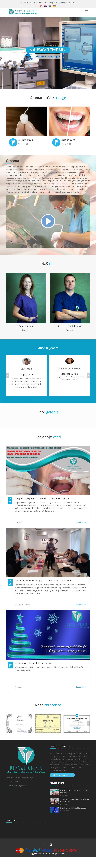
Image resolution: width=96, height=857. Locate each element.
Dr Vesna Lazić (26, 326)
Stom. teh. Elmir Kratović (70, 326)
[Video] (48, 221)
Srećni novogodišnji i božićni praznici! (33, 663)
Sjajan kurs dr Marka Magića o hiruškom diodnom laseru (43, 580)
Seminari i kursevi (23, 605)
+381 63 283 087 (14, 782)
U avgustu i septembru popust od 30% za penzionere (42, 498)
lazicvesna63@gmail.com (18, 786)
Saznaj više (22, 144)
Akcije (19, 522)
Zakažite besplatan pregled (62, 775)
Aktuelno (20, 687)
